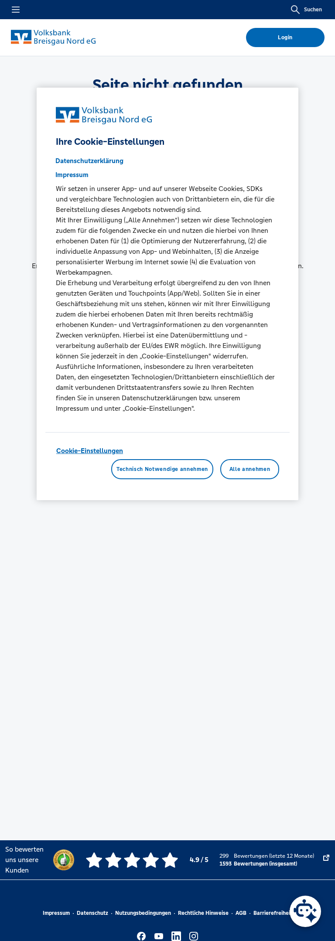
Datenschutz (92, 913)
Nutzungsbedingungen (143, 913)
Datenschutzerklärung (89, 161)
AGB (241, 913)
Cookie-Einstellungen (89, 451)
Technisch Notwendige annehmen (162, 469)
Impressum (56, 913)
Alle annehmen (249, 469)
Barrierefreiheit (272, 913)
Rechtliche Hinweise (203, 913)
